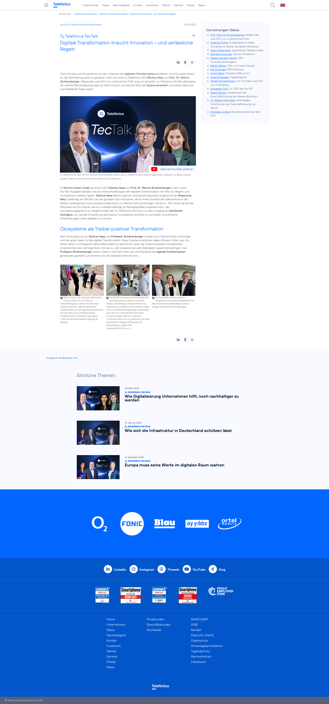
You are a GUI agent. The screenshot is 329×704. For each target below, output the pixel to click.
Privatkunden (155, 619)
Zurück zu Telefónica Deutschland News (81, 24)
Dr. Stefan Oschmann (223, 100)
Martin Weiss (218, 65)
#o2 (76, 358)
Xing (222, 569)
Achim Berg (217, 73)
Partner (166, 5)
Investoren (152, 5)
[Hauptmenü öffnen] (46, 5)
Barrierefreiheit (201, 656)
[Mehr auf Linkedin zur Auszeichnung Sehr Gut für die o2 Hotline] (159, 595)
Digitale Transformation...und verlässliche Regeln (153, 14)
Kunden (138, 5)
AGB (194, 625)
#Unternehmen (66, 358)
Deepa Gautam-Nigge (223, 58)
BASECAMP (199, 619)
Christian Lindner (220, 111)
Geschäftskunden (158, 625)
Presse (191, 5)
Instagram (146, 569)
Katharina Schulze (221, 54)
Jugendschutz (200, 651)
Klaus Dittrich (218, 92)
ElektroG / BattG (202, 635)
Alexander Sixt (218, 88)
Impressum (198, 662)
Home (111, 619)
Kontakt (196, 630)
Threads (173, 569)
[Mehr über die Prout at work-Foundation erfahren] (221, 595)
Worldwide (154, 630)
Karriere (178, 5)
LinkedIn (120, 569)
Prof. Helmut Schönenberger (227, 35)
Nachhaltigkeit (121, 5)
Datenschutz (199, 640)
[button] (178, 62)
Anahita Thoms (219, 42)
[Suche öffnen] (272, 5)
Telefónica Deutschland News (113, 14)
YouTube (199, 569)
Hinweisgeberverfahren (207, 646)
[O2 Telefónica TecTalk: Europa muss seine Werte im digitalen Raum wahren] (163, 467)
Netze (105, 5)
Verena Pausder (219, 77)
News (201, 5)
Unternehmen (90, 5)
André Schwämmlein (222, 81)
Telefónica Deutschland (85, 14)
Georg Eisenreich (220, 50)
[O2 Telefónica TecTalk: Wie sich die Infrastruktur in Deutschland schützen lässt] (163, 433)
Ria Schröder (218, 69)
